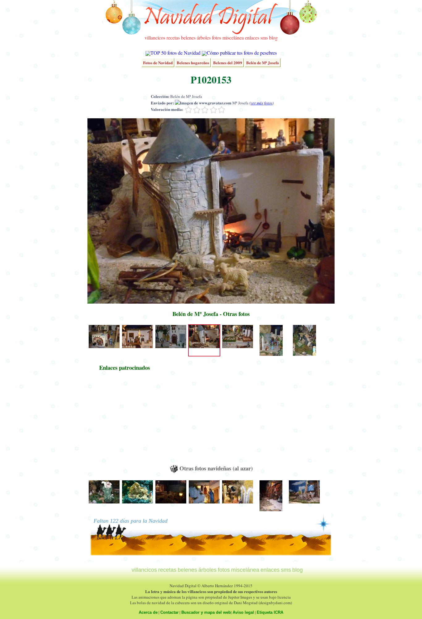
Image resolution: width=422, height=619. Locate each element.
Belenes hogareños (193, 62)
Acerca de (148, 612)
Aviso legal (243, 612)
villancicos (155, 37)
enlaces (252, 37)
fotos (216, 37)
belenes (188, 37)
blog (273, 37)
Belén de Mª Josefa (262, 62)
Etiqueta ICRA (270, 612)
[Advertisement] (124, 420)
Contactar (169, 612)
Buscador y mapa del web (206, 612)
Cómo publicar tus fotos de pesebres (242, 52)
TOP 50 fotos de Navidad (175, 52)
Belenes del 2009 (227, 62)
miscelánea (233, 37)
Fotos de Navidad (158, 62)
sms (264, 37)
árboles (204, 37)
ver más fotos (261, 103)
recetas (173, 37)
